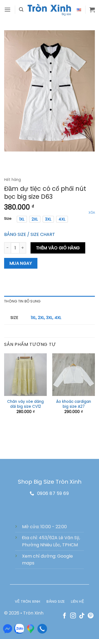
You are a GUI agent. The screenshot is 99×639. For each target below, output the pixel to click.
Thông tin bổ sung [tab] (22, 301)
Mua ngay (21, 263)
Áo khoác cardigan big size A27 (73, 404)
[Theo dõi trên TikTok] (82, 616)
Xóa (92, 212)
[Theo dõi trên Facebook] (64, 616)
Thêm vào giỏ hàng (58, 248)
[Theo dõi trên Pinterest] (91, 616)
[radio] (22, 219)
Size (8, 219)
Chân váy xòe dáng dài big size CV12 (25, 404)
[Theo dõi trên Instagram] (73, 616)
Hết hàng (12, 179)
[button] (7, 9)
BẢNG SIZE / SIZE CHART (29, 234)
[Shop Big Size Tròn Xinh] (50, 9)
